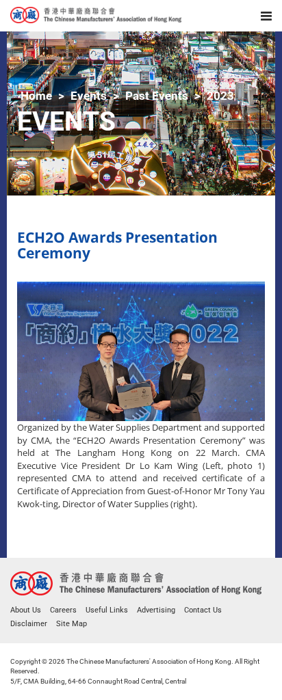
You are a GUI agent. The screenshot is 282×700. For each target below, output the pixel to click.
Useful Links (107, 610)
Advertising (156, 610)
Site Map (71, 623)
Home (36, 96)
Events (88, 96)
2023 (220, 96)
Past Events (156, 96)
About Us (25, 610)
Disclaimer (28, 623)
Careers (63, 610)
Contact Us (203, 610)
